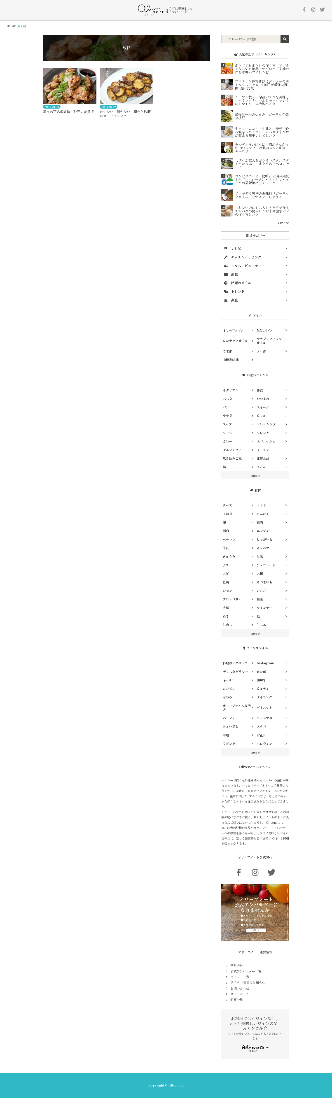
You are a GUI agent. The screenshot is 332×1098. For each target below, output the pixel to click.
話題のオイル (240, 282)
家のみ (227, 697)
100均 (261, 680)
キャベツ (263, 548)
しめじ (227, 624)
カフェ (261, 415)
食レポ (261, 671)
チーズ (227, 505)
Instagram (265, 663)
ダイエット (264, 707)
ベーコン (229, 539)
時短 (226, 735)
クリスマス (264, 718)
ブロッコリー (232, 599)
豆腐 (226, 582)
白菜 (260, 599)
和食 (260, 390)
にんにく (263, 514)
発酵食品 (263, 458)
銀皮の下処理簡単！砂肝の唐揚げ (68, 111)
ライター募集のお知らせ (247, 982)
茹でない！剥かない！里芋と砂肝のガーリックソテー (125, 113)
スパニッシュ (266, 441)
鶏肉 (260, 522)
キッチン (229, 680)
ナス (226, 565)
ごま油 (227, 351)
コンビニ (229, 688)
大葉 (226, 607)
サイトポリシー (241, 994)
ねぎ (226, 616)
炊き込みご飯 (232, 458)
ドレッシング (266, 424)
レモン (227, 590)
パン (226, 407)
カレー (227, 441)
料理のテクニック (235, 663)
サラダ (227, 415)
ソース (227, 432)
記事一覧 (236, 999)
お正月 (261, 735)
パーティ (229, 718)
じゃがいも (264, 539)
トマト (261, 505)
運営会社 (236, 965)
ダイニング (264, 697)
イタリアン (230, 390)
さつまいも (264, 582)
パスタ (227, 398)
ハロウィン (264, 743)
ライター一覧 (239, 977)
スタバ (261, 726)
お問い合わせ (239, 988)
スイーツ (263, 407)
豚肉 (226, 530)
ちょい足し (230, 726)
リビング (229, 743)
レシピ (235, 248)
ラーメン (263, 450)
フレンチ (263, 432)
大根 (260, 573)
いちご (261, 590)
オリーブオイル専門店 (237, 707)
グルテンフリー (233, 450)
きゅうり (229, 556)
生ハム (261, 624)
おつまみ (263, 398)
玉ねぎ (227, 514)
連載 (234, 274)
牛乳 (226, 548)
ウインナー (264, 607)
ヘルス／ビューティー (247, 265)
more (284, 222)
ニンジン (263, 530)
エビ (226, 573)
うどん (261, 467)
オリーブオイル (233, 330)
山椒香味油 (230, 359)
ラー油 (261, 351)
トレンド (237, 291)
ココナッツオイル (235, 340)
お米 (260, 556)
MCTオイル (265, 330)
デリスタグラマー (235, 671)
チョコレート (266, 565)
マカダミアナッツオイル (269, 341)
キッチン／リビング (245, 257)
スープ (227, 424)
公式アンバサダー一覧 (245, 971)
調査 (234, 300)
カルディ (263, 688)
